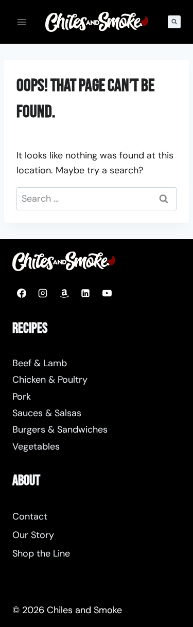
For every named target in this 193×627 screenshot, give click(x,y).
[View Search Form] (174, 21)
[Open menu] (21, 22)
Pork (21, 396)
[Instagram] (42, 293)
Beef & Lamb (39, 363)
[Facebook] (21, 293)
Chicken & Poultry (49, 379)
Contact (29, 516)
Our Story (33, 535)
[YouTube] (107, 293)
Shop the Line (41, 553)
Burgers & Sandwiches (60, 429)
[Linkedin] (85, 293)
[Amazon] (64, 293)
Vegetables (36, 446)
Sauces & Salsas (46, 413)
